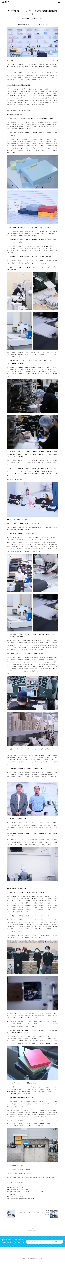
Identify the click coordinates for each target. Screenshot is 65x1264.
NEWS (40, 24)
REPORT (45, 24)
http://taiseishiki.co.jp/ (21, 1173)
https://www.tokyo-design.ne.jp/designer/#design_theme (38, 1177)
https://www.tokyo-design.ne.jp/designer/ (19, 1198)
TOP (32, 1230)
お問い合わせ (23, 1250)
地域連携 (20, 24)
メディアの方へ (15, 1250)
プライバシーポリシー (42, 1250)
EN (50, 1250)
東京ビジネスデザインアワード (30, 24)
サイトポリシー (32, 1250)
